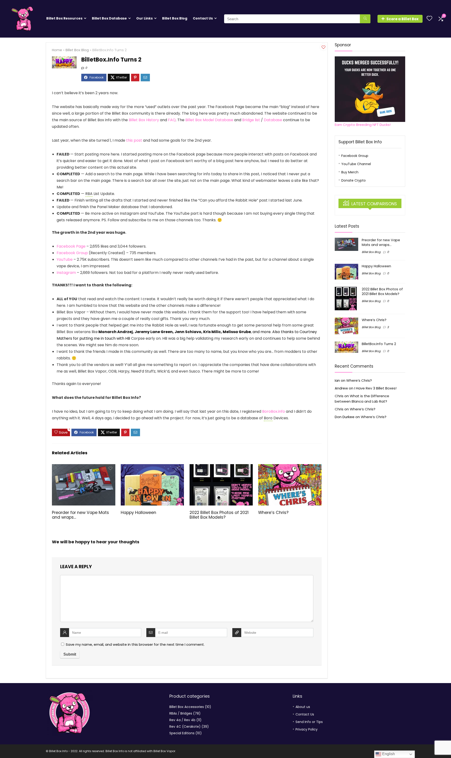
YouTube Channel (356, 164)
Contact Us (203, 18)
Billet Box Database (109, 18)
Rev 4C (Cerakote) (185, 726)
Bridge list (251, 120)
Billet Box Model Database (209, 120)
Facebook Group (72, 253)
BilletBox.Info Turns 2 (379, 344)
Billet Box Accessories (186, 706)
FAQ (172, 120)
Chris (339, 395)
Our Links (144, 18)
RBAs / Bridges (180, 713)
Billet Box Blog (174, 18)
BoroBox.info (273, 411)
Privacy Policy (306, 729)
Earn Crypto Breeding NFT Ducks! (363, 124)
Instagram (67, 272)
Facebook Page (71, 246)
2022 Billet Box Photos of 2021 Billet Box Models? (219, 515)
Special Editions (181, 733)
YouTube (65, 259)
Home (57, 50)
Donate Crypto (353, 180)
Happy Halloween (138, 512)
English (388, 754)
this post (134, 140)
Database (273, 120)
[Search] (365, 18)
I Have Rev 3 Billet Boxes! (375, 388)
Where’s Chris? (273, 512)
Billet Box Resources (64, 18)
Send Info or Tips (309, 721)
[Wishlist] (429, 19)
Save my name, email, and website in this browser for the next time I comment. (135, 644)
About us (302, 706)
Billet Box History (144, 120)
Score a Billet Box (402, 18)
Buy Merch (349, 172)
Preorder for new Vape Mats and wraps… (80, 515)
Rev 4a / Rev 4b (182, 720)
